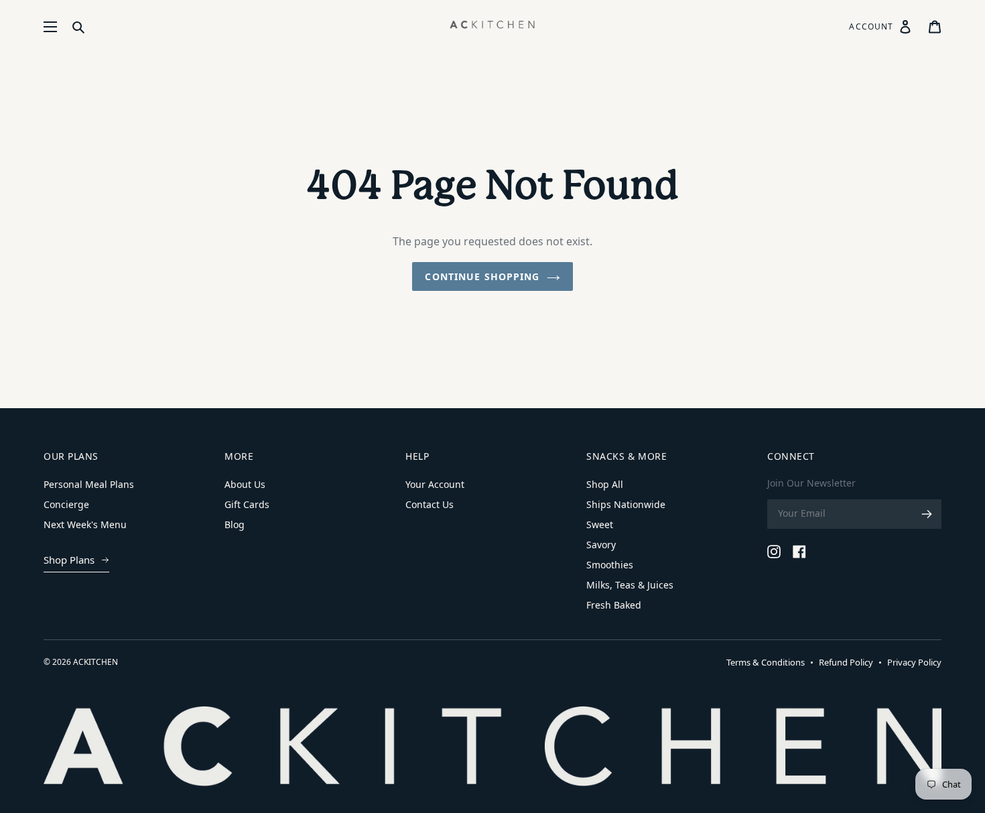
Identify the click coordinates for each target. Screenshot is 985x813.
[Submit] (78, 27)
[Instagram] (774, 551)
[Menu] (50, 26)
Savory (601, 544)
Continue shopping (482, 276)
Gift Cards (246, 504)
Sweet (599, 524)
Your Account (434, 484)
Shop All (604, 484)
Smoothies (609, 564)
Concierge (66, 504)
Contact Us (429, 504)
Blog (234, 524)
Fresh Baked (613, 605)
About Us (244, 484)
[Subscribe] (926, 514)
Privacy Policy (914, 662)
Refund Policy (846, 662)
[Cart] (934, 27)
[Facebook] (799, 551)
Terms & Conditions (765, 662)
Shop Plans (69, 559)
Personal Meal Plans (89, 484)
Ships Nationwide (625, 504)
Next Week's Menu (85, 524)
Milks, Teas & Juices (629, 584)
